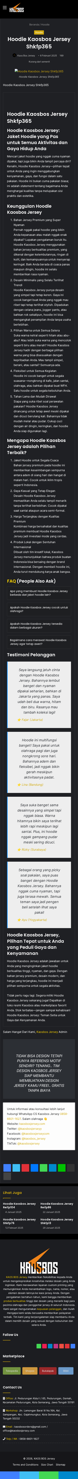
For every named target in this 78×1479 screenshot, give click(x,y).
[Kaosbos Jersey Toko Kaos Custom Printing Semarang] (16, 7)
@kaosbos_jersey (33, 1138)
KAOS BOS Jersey (44, 1458)
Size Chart (47, 1464)
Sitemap (60, 1464)
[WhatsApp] (43, 1168)
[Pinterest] (25, 1168)
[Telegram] (52, 1168)
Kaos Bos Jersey (26, 55)
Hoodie (45, 24)
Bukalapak (48, 1370)
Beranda (34, 24)
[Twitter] (16, 1168)
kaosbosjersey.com (32, 1124)
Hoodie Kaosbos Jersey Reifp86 (57, 1205)
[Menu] (5, 9)
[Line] (62, 1168)
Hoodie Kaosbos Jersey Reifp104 (19, 1205)
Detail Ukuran (18, 111)
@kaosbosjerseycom (35, 1133)
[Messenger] (34, 1168)
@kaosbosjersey (28, 1143)
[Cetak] (7, 1176)
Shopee (29, 1370)
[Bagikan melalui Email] (71, 1168)
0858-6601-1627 (29, 1438)
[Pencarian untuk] (73, 9)
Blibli (66, 1370)
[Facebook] (7, 1168)
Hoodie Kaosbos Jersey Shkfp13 (57, 1221)
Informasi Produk (44, 98)
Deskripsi (15, 98)
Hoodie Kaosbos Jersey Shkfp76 (19, 1221)
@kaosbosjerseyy (30, 1128)
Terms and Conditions (25, 1464)
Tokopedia (12, 1370)
